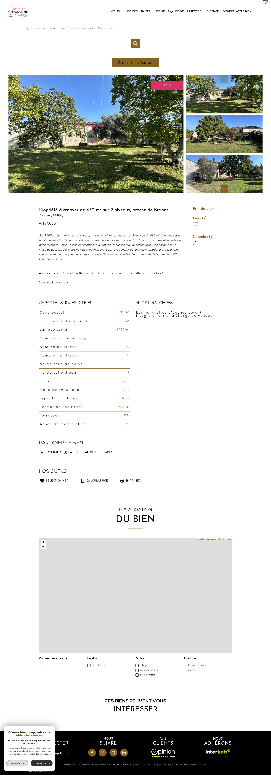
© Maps (211, 539)
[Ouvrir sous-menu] (171, 12)
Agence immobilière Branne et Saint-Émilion (50, 28)
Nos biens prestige (187, 11)
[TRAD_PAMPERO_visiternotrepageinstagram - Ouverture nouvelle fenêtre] (113, 753)
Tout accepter (41, 763)
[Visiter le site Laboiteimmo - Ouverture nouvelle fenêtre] (135, 770)
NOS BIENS (162, 11)
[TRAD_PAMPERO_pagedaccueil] (32, 12)
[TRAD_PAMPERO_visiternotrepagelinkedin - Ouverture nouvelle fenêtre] (124, 753)
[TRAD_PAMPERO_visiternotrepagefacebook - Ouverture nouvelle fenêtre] (92, 753)
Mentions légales (154, 765)
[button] (224, 189)
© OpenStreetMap (224, 539)
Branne (91, 28)
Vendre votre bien (237, 11)
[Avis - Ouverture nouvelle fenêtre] (163, 753)
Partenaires (177, 765)
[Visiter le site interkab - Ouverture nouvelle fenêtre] (218, 751)
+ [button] (43, 542)
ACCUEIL (115, 11)
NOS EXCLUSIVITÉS (138, 11)
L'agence (212, 11)
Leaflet (201, 539)
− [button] (43, 546)
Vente (80, 28)
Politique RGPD (190, 765)
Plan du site (140, 765)
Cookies (203, 765)
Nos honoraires (126, 765)
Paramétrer (17, 763)
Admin (167, 765)
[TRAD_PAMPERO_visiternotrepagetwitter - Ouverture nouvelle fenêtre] (103, 753)
